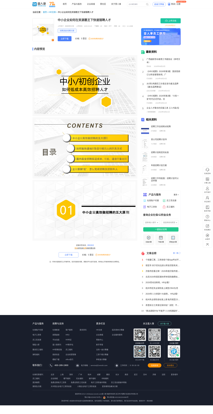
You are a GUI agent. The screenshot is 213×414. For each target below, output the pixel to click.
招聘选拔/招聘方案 (67, 31)
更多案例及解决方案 (110, 386)
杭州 (89, 374)
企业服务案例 (117, 335)
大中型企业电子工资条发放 (61, 386)
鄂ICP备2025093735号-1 (93, 397)
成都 (98, 374)
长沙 (117, 374)
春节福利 (66, 378)
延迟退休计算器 (118, 330)
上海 (61, 374)
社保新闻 (56, 330)
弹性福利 (36, 354)
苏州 (145, 374)
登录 (76, 248)
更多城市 (174, 374)
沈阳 (163, 374)
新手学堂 (99, 345)
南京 (126, 374)
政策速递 (56, 335)
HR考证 (68, 340)
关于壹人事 (164, 324)
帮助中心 (99, 340)
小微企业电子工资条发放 (86, 386)
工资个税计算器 (102, 354)
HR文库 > (53, 12)
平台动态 (56, 340)
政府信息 (56, 354)
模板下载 (56, 359)
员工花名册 (37, 340)
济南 (154, 374)
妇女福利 (79, 378)
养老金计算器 (101, 359)
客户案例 (69, 330)
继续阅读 (90, 245)
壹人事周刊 (57, 345)
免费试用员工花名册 (78, 382)
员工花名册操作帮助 (119, 382)
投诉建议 (170, 365)
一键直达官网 (161, 229)
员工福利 (69, 350)
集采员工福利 (38, 350)
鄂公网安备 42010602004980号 (117, 397)
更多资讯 (83, 330)
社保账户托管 (38, 330)
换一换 (175, 253)
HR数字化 (69, 345)
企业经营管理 (71, 354)
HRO (67, 335)
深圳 (71, 374)
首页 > (45, 12)
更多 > (176, 195)
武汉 (135, 374)
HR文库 (99, 330)
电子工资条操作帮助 (98, 382)
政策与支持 (58, 323)
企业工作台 (159, 4)
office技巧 (69, 359)
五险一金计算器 (102, 350)
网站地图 (150, 401)
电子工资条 (37, 335)
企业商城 (99, 335)
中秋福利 (105, 378)
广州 (80, 374)
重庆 (108, 374)
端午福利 (92, 378)
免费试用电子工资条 (58, 382)
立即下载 (65, 39)
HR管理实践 (57, 350)
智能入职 (36, 345)
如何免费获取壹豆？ (97, 39)
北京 (52, 374)
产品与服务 (38, 323)
